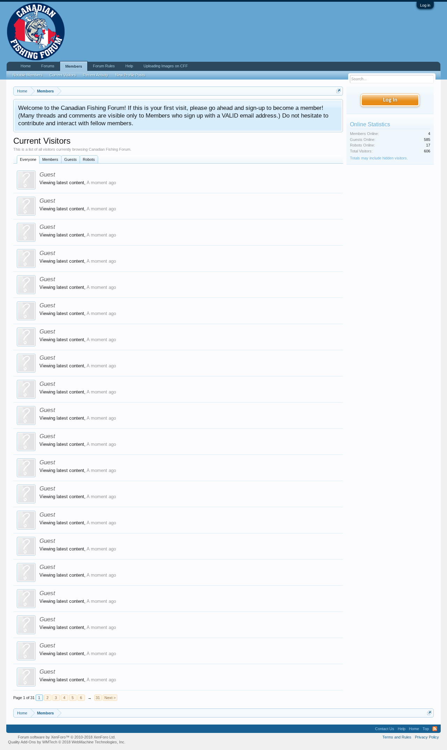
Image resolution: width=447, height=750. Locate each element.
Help (129, 66)
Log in (425, 5)
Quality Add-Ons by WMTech (66, 742)
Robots (89, 159)
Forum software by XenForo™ (67, 737)
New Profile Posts (130, 75)
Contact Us (384, 729)
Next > (110, 698)
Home (26, 66)
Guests (70, 159)
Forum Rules (104, 66)
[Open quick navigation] (338, 91)
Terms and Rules (396, 737)
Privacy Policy (427, 737)
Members (50, 159)
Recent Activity (95, 75)
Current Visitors (63, 75)
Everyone (28, 159)
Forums (47, 66)
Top (426, 729)
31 (98, 698)
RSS (434, 728)
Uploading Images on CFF (166, 66)
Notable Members (28, 75)
